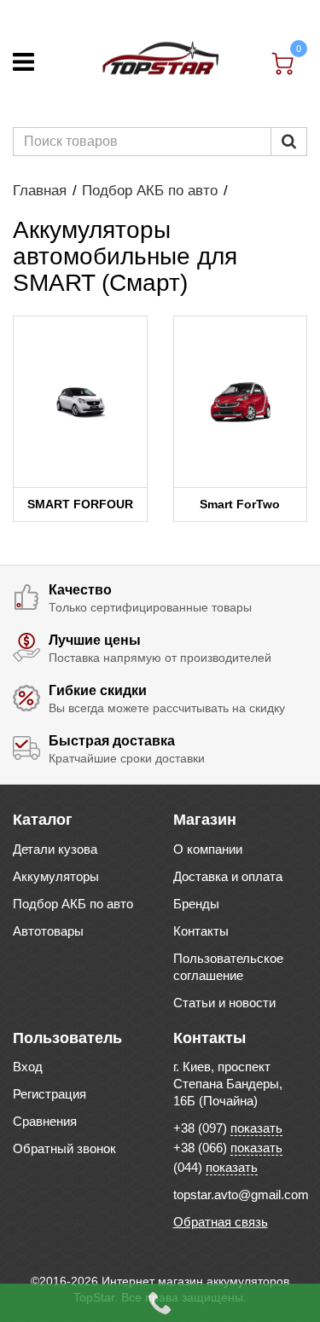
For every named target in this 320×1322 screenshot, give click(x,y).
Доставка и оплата (227, 876)
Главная (40, 191)
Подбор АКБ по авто (150, 191)
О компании (207, 849)
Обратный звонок (64, 1148)
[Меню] (23, 61)
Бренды (196, 903)
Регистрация (49, 1094)
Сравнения (45, 1121)
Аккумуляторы (56, 876)
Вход (28, 1066)
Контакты (201, 931)
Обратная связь (220, 1222)
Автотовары (48, 931)
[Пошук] (289, 141)
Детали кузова (55, 849)
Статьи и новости (224, 1002)
